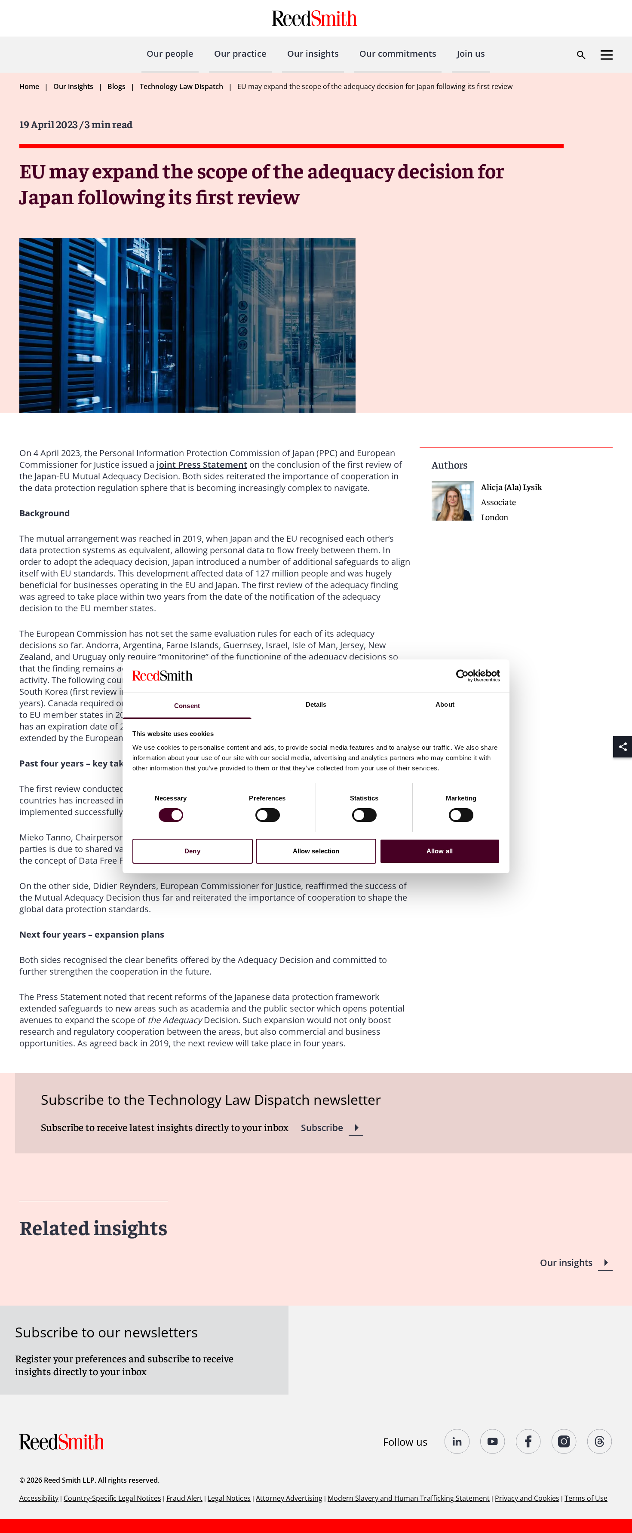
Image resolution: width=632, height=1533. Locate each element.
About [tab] (445, 704)
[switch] (267, 815)
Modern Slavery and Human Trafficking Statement (409, 1498)
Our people (170, 53)
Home (29, 86)
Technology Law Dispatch (181, 86)
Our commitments (397, 53)
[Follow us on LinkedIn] (457, 1441)
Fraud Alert (184, 1498)
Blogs (116, 86)
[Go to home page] (315, 18)
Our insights (313, 53)
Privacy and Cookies (527, 1498)
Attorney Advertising (289, 1498)
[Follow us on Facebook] (528, 1441)
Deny (192, 851)
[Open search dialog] (581, 55)
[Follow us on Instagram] (564, 1441)
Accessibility (38, 1498)
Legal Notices (229, 1498)
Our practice (240, 53)
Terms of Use (586, 1498)
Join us (471, 53)
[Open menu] (607, 55)
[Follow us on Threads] (600, 1441)
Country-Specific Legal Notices (112, 1498)
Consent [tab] (187, 705)
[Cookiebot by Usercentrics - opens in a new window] (462, 675)
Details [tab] (316, 704)
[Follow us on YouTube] (493, 1441)
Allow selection (316, 851)
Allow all (439, 851)
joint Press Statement (201, 464)
